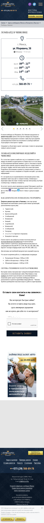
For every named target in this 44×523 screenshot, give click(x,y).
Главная (3, 23)
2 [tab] (17, 129)
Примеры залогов (25, 460)
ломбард (4, 276)
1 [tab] (14, 129)
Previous (2, 129)
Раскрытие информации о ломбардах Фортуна (22, 486)
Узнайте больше (5, 512)
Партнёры (37, 463)
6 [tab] (30, 129)
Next (42, 129)
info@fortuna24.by (24, 481)
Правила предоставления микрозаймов (22, 488)
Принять (20, 519)
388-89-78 (10, 10)
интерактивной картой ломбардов (11, 242)
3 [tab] (20, 129)
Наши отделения (11, 460)
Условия (35, 460)
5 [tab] (27, 129)
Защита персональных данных (22, 490)
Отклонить (7, 519)
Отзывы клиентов (9, 463)
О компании (28, 463)
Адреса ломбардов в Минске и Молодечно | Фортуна (23, 23)
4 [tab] (24, 129)
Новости (20, 463)
